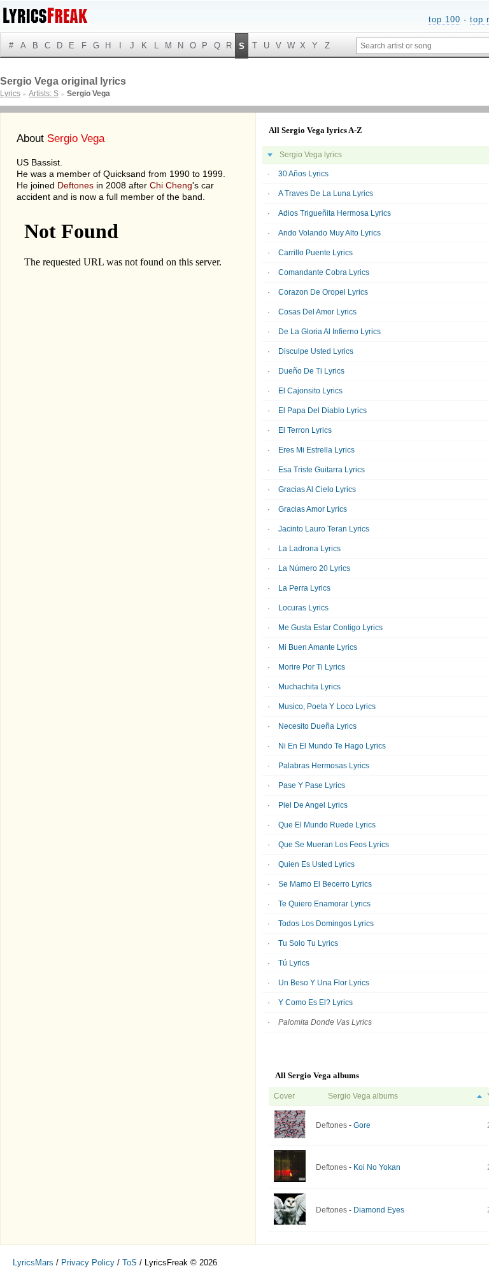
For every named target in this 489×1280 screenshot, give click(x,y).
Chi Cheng (171, 185)
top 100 (444, 19)
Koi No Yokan (376, 1167)
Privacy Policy (88, 1262)
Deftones (75, 185)
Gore (362, 1125)
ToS (129, 1262)
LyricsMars (33, 1262)
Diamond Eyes (378, 1210)
